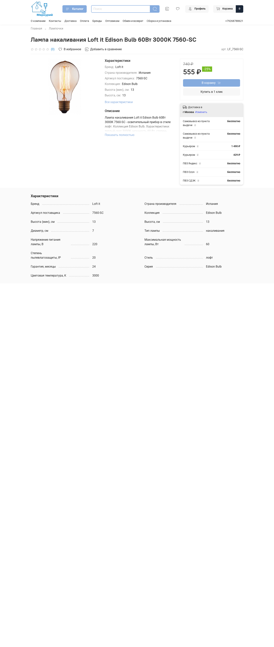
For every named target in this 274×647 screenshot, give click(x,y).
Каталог (78, 9)
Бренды (97, 21)
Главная (36, 28)
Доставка (70, 21)
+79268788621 (234, 21)
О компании (38, 21)
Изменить (201, 112)
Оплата (84, 21)
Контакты (55, 21)
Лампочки (56, 28)
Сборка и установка (159, 21)
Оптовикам (112, 21)
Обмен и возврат (133, 21)
